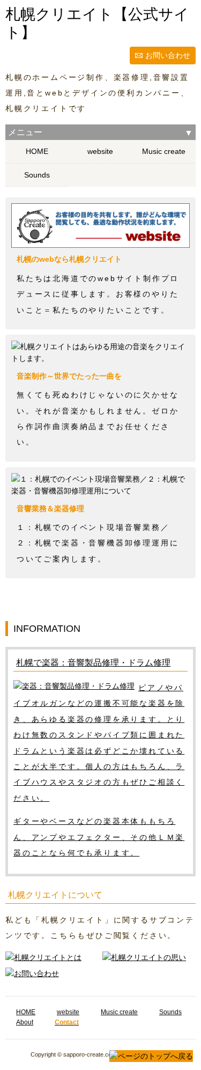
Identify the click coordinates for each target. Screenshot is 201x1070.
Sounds (37, 175)
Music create (163, 151)
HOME (37, 151)
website (100, 151)
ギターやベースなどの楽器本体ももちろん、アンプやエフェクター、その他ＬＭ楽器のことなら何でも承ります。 (98, 837)
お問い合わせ (167, 55)
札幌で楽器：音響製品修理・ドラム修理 (93, 662)
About (24, 1022)
